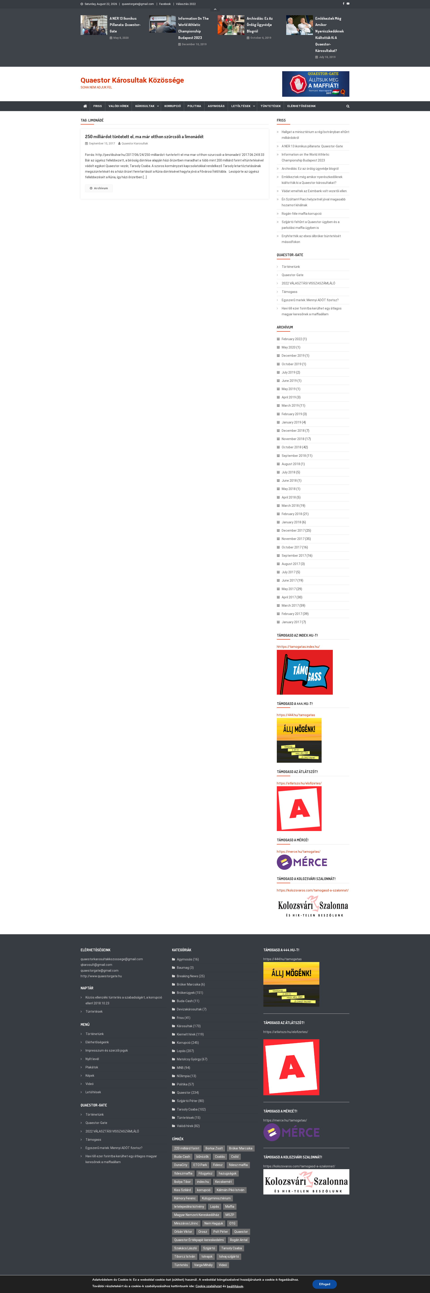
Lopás (181, 1051)
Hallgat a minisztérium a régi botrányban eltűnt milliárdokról (315, 135)
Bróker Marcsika (188, 984)
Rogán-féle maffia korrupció (302, 213)
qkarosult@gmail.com (96, 965)
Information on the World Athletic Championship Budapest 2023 (193, 28)
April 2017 (289, 597)
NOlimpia (183, 1076)
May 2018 (289, 489)
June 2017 (289, 580)
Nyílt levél (92, 1059)
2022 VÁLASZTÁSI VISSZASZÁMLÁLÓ (308, 283)
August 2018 (291, 464)
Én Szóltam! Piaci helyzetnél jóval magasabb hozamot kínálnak (314, 202)
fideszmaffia (183, 1173)
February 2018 (292, 514)
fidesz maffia (238, 1165)
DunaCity (180, 1165)
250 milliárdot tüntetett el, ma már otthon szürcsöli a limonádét (144, 136)
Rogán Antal (238, 1240)
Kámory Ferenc (185, 1198)
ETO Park (200, 1165)
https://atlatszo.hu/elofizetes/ (299, 783)
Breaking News (187, 976)
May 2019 (289, 389)
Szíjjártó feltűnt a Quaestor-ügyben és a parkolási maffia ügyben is (311, 225)
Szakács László (185, 1248)
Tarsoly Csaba (187, 1109)
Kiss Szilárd (182, 1190)
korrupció (204, 1190)
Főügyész (206, 1173)
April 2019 (289, 397)
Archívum (101, 188)
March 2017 (290, 605)
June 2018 (289, 480)
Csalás (220, 1156)
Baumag (183, 967)
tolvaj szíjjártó (229, 1256)
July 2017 (288, 572)
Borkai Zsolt (214, 1148)
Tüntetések (270, 106)
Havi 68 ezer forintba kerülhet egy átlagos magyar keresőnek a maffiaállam (312, 311)
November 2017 (293, 539)
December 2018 (293, 430)
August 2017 (291, 564)
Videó (90, 1084)
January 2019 (291, 422)
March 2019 (290, 405)
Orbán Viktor (183, 1231)
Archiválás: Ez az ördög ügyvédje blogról (260, 25)
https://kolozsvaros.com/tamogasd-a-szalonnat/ (313, 890)
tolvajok (207, 1256)
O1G (232, 1223)
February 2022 (292, 339)
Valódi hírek (119, 106)
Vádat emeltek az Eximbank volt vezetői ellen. (314, 191)
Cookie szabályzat (209, 1286)
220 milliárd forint (186, 1148)
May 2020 (289, 347)
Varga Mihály (203, 1265)
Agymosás (216, 106)
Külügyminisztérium (216, 1198)
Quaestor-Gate (292, 275)
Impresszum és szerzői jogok (107, 1050)
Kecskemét (223, 1181)
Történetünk (291, 266)
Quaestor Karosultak (135, 143)
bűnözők (202, 1156)
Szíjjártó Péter (187, 1101)
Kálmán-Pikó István (230, 1190)
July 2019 (288, 372)
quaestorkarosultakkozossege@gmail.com (112, 959)
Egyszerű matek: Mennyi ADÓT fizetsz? (310, 300)
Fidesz (218, 1165)
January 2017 (291, 622)
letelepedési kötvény (189, 1206)
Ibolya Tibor (182, 1181)
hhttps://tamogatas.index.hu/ (298, 647)
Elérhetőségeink (301, 106)
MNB (180, 1068)
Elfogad (324, 1284)
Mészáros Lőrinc (186, 1223)
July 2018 (288, 472)
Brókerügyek (186, 992)
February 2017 (292, 614)
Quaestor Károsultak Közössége (132, 80)
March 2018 (290, 505)
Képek (90, 1075)
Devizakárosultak (189, 1009)
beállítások (235, 1286)
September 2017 (294, 555)
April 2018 (289, 497)
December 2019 (293, 355)
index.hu (203, 1181)
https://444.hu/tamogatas (296, 715)
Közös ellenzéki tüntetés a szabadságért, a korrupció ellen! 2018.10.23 (124, 1000)
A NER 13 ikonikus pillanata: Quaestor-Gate (125, 25)
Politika (194, 106)
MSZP (230, 1215)
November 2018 (293, 439)
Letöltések (240, 106)
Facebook (165, 4)
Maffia (229, 1206)
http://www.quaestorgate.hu (101, 976)
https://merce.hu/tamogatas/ (298, 851)
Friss (97, 106)
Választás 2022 (186, 4)
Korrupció (172, 106)
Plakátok (92, 1067)
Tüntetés (181, 1265)
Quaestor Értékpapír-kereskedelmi (199, 1240)
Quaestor (184, 1092)
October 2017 (291, 547)
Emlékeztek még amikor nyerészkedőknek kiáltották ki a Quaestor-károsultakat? (329, 34)
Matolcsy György (189, 1059)
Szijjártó (209, 1248)
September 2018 (294, 455)
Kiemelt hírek (186, 1034)
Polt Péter (220, 1231)
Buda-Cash (185, 1001)
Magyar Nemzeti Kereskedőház (196, 1215)
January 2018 (291, 522)
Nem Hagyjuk (213, 1223)
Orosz (202, 1231)
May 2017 (289, 589)
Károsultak (144, 106)
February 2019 (292, 414)
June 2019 (289, 380)
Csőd (235, 1156)
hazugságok (227, 1173)
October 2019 (291, 364)
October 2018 (291, 447)
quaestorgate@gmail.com (138, 4)
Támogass (289, 292)
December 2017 (293, 530)
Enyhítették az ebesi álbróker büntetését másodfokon (311, 239)
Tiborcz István (184, 1256)
